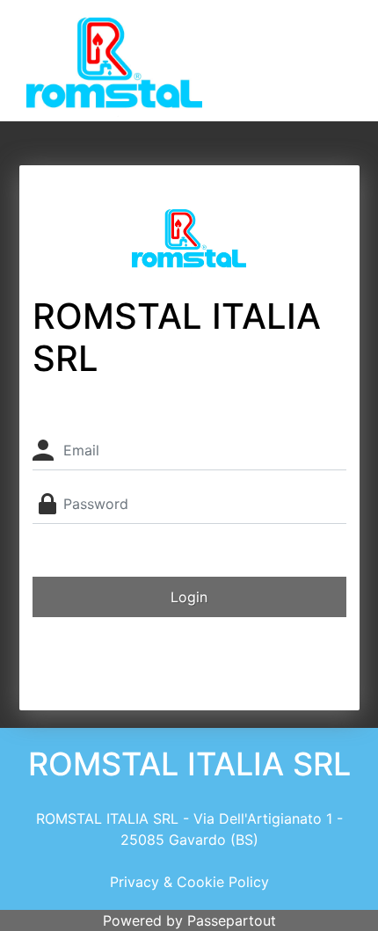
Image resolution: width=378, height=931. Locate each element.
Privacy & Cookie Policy (189, 882)
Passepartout (231, 920)
